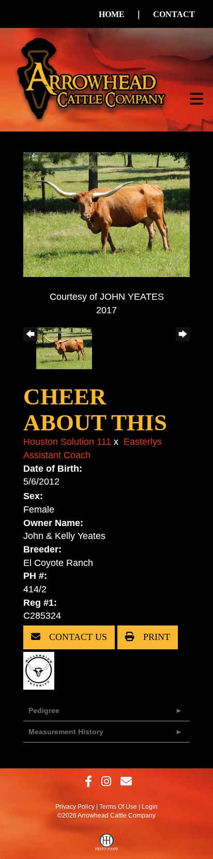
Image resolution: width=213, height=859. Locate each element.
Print (155, 637)
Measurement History (65, 731)
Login (150, 806)
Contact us (77, 637)
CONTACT (174, 14)
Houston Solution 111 (67, 441)
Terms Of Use (118, 806)
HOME (112, 14)
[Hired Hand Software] (106, 845)
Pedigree (43, 710)
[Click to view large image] (106, 214)
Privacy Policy (75, 806)
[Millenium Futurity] (41, 670)
